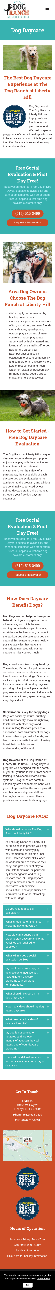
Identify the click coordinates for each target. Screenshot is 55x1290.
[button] (27, 831)
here (16, 1256)
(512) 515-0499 (32, 1114)
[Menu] (47, 9)
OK (27, 1285)
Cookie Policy (43, 1278)
